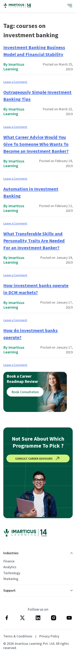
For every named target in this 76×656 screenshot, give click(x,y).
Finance (8, 561)
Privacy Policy (49, 636)
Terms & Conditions (17, 636)
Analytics (9, 567)
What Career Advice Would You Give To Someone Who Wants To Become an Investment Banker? (36, 144)
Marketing (10, 579)
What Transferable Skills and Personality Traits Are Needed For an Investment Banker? (34, 241)
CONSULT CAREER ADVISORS (34, 458)
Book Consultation (25, 392)
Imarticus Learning (13, 66)
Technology (11, 573)
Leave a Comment (15, 82)
